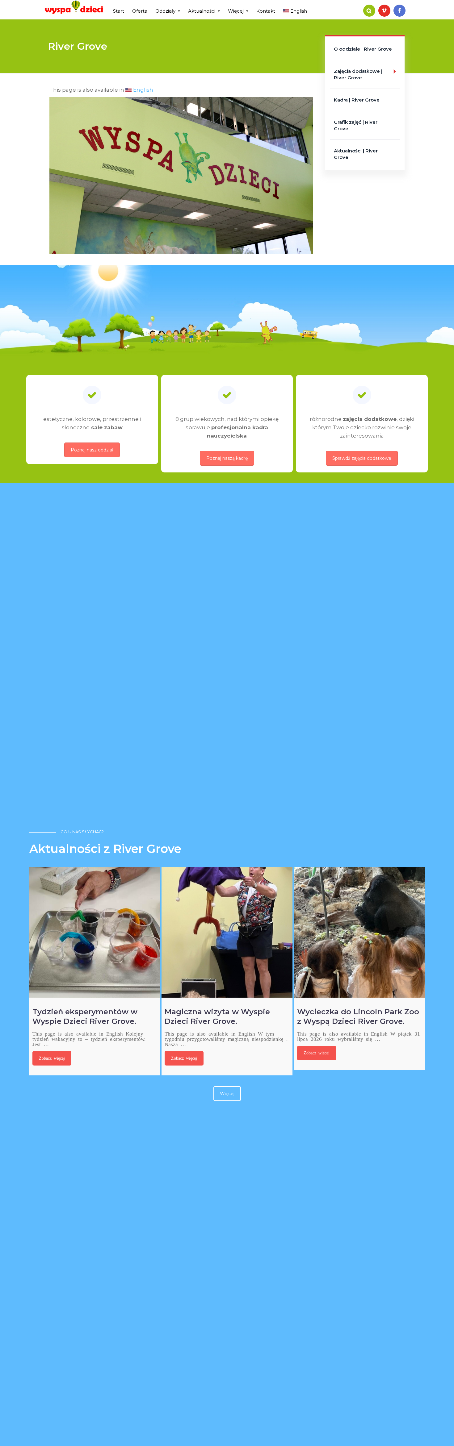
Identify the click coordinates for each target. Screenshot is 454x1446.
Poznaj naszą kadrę (227, 458)
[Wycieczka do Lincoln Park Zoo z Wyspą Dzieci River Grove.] (359, 932)
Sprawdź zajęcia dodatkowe (361, 458)
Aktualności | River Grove (356, 154)
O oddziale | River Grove (363, 49)
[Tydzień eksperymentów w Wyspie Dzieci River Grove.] (94, 932)
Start (118, 10)
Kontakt (265, 10)
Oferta (139, 10)
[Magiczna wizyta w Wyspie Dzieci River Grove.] (227, 932)
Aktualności (201, 10)
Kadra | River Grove (357, 100)
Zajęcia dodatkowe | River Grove (358, 74)
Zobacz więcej (52, 1058)
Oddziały (165, 10)
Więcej (236, 10)
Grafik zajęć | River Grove (355, 125)
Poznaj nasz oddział (92, 450)
